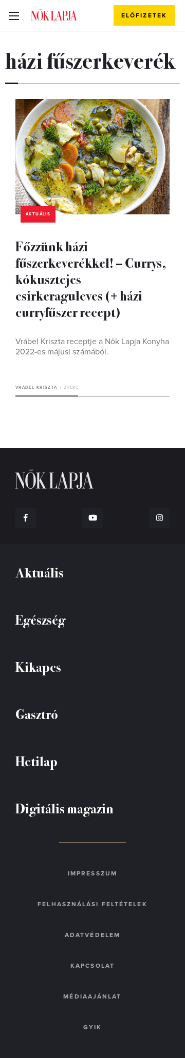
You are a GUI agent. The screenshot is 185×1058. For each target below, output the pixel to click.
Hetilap (36, 760)
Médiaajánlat (92, 996)
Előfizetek (144, 15)
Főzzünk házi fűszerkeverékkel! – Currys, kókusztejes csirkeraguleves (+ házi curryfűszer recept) (90, 278)
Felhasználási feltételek (92, 904)
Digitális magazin (64, 808)
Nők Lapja (54, 15)
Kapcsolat (92, 965)
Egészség (40, 619)
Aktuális (38, 214)
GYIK (92, 1027)
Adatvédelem (92, 935)
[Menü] (13, 15)
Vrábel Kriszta (36, 387)
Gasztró (36, 713)
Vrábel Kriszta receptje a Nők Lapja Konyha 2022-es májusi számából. (92, 346)
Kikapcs (38, 666)
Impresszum (92, 873)
